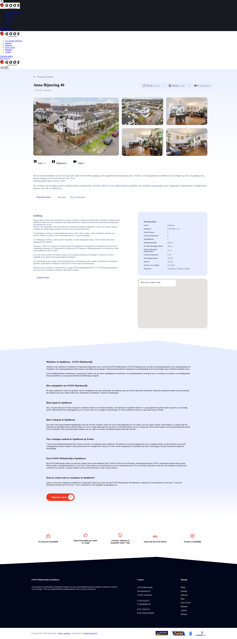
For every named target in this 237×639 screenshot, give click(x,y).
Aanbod (8, 43)
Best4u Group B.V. (91, 633)
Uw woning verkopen (13, 41)
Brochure (62, 197)
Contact (8, 52)
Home (183, 587)
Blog (182, 599)
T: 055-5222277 (143, 601)
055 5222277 (5, 58)
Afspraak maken (6, 56)
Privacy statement (64, 633)
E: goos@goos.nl (144, 604)
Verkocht (8, 45)
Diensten (8, 50)
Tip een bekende (77, 197)
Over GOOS (10, 47)
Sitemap (184, 614)
